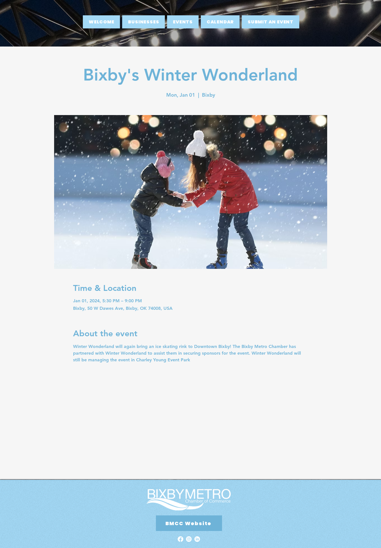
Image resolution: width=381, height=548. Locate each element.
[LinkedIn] (197, 539)
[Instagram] (189, 539)
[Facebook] (180, 539)
